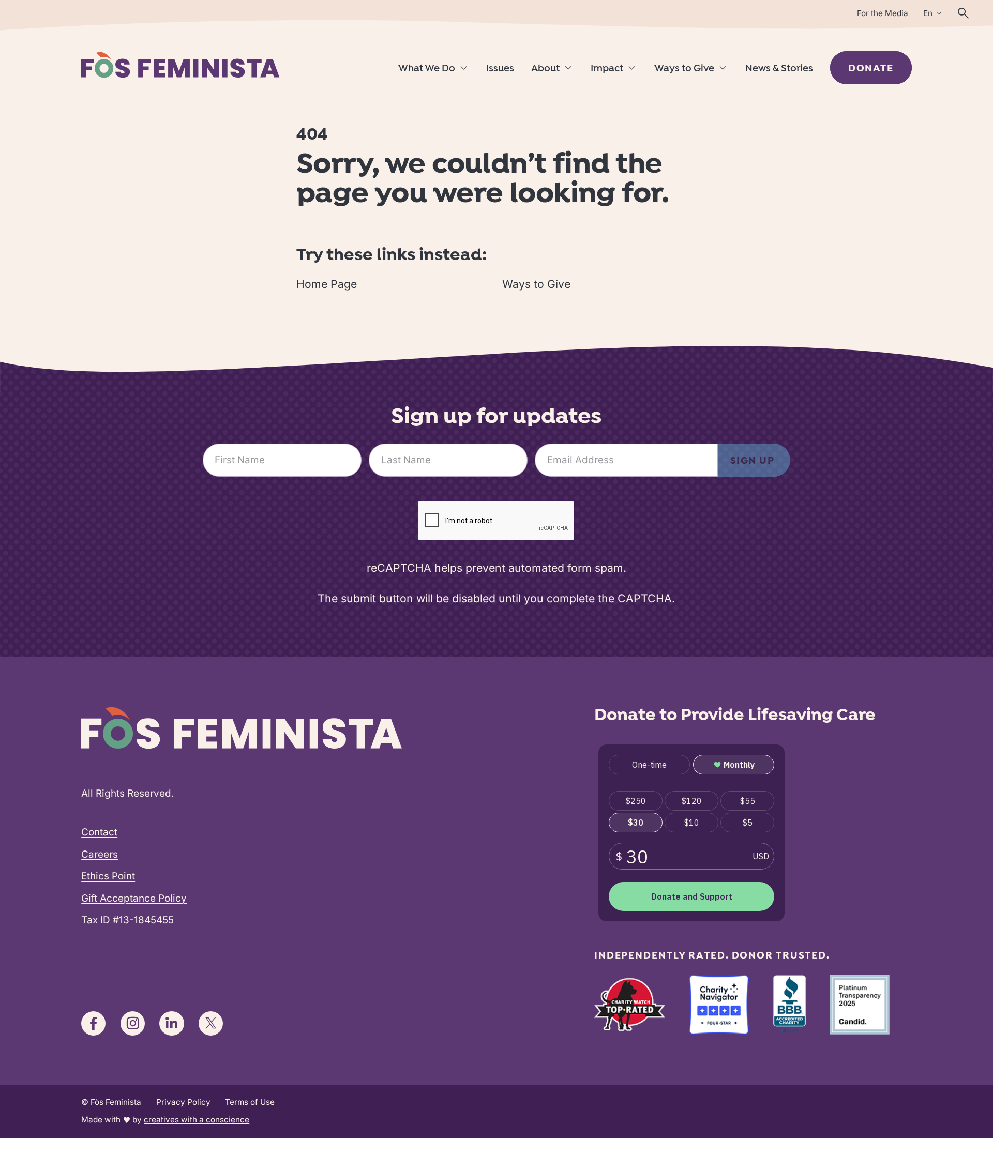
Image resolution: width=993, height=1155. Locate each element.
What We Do (426, 69)
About (545, 69)
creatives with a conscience (196, 1119)
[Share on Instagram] (133, 1023)
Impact (607, 69)
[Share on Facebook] (93, 1023)
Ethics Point (108, 876)
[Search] (963, 13)
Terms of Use (250, 1102)
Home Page (326, 284)
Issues (500, 69)
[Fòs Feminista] (180, 65)
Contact (99, 832)
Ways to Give (684, 69)
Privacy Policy (183, 1102)
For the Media (882, 13)
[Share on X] (211, 1023)
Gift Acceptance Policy (134, 898)
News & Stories (779, 69)
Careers (99, 854)
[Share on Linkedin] (171, 1023)
